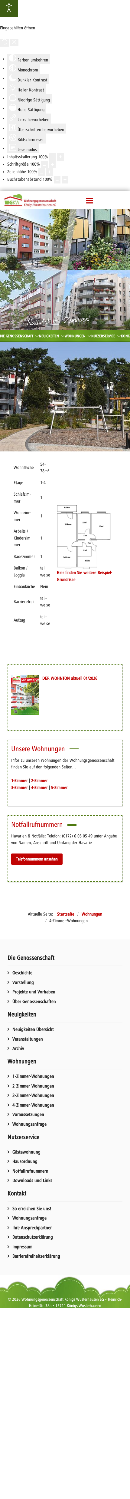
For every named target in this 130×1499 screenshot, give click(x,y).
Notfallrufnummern (30, 1171)
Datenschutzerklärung (32, 1237)
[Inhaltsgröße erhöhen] (60, 157)
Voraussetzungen (28, 1114)
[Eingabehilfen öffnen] (9, 8)
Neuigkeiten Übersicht (33, 1029)
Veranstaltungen (27, 1039)
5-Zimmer (59, 787)
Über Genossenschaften (34, 1001)
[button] (90, 201)
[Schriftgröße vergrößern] (52, 164)
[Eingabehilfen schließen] (14, 43)
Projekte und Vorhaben (33, 992)
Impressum (22, 1247)
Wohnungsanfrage (29, 1124)
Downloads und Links (32, 1180)
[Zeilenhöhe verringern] (41, 172)
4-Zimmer (39, 787)
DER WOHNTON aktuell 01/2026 (69, 678)
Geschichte (22, 973)
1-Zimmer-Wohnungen (33, 1076)
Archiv (18, 1048)
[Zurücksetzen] (4, 43)
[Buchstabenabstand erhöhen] (65, 179)
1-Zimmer (19, 780)
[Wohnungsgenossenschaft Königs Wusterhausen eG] (30, 200)
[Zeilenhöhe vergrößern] (49, 172)
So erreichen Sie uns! (31, 1208)
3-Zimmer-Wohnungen (33, 1095)
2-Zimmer (39, 780)
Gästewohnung (26, 1152)
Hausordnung (24, 1161)
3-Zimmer (19, 787)
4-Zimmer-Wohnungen (33, 1105)
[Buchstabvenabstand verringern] (57, 179)
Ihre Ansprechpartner (32, 1227)
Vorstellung (23, 982)
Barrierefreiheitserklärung (36, 1256)
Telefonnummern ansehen (37, 859)
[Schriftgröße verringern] (44, 164)
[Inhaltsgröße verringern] (52, 157)
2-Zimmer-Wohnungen (33, 1086)
